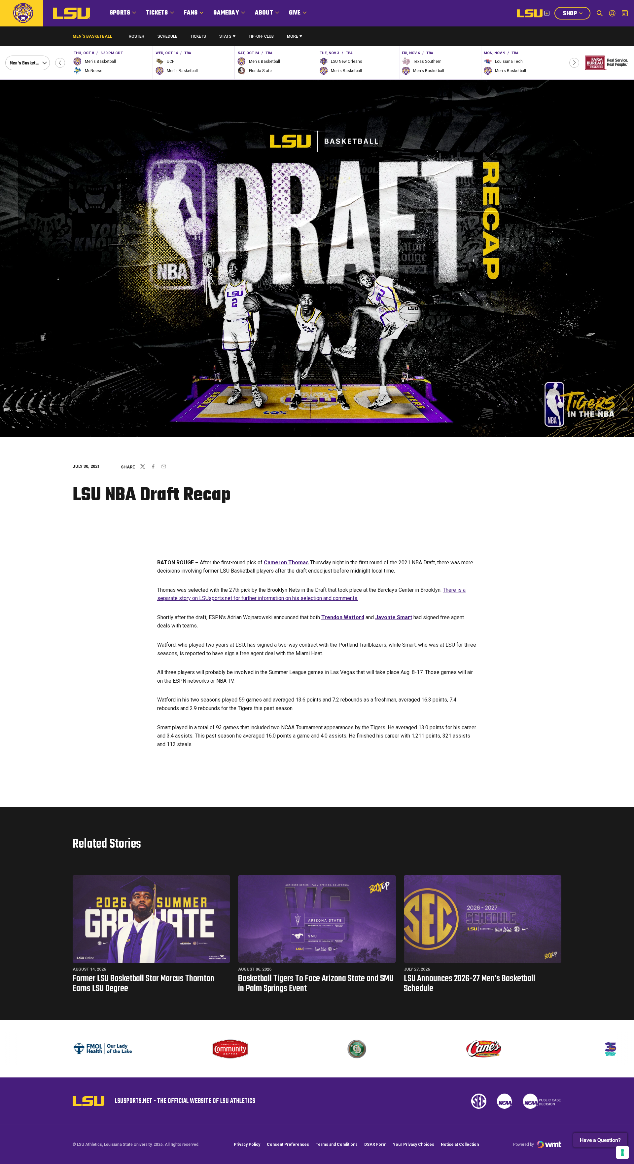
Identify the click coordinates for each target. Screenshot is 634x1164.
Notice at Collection (460, 1144)
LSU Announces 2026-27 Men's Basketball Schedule (469, 984)
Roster (136, 36)
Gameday (226, 13)
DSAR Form (375, 1144)
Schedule (167, 36)
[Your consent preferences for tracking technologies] (622, 1152)
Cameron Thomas (286, 562)
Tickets (157, 13)
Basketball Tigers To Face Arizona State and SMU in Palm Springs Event (315, 984)
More (292, 36)
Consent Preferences (288, 1144)
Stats (225, 36)
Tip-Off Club (261, 36)
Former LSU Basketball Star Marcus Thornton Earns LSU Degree (143, 984)
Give (295, 13)
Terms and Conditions (337, 1144)
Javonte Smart (393, 617)
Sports (120, 13)
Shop (576, 14)
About (264, 13)
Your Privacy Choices (413, 1144)
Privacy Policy (247, 1144)
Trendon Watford (342, 617)
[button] (60, 63)
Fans (191, 13)
